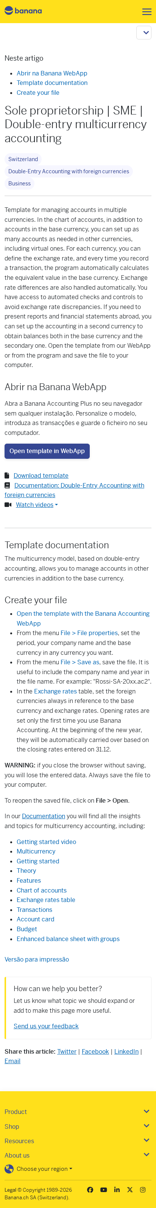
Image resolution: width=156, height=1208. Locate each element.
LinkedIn (126, 1052)
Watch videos (34, 505)
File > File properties (89, 633)
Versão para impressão (37, 959)
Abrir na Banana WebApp (52, 73)
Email (12, 1061)
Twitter (66, 1052)
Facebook (95, 1052)
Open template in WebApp (47, 451)
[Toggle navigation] (144, 12)
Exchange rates (55, 691)
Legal (10, 1190)
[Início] (30, 11)
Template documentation (52, 83)
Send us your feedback (46, 1026)
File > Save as (80, 662)
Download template (41, 476)
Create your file (38, 93)
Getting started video (46, 842)
